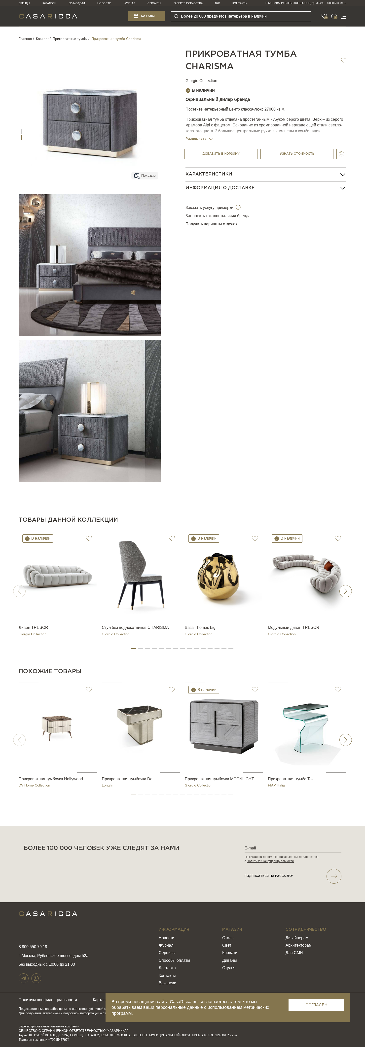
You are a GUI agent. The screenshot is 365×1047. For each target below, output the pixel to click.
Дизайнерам (297, 938)
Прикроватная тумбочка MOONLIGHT (219, 779)
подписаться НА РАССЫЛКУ (269, 876)
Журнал (129, 3)
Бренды (24, 3)
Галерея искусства (188, 3)
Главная (25, 39)
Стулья (228, 968)
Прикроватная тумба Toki (291, 779)
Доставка (167, 968)
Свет (226, 945)
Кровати (229, 953)
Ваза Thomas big (200, 627)
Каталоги (49, 3)
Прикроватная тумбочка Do (127, 779)
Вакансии (167, 983)
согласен (316, 1005)
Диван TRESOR (33, 627)
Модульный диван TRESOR (293, 627)
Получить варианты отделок (211, 224)
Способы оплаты (174, 960)
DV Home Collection (34, 785)
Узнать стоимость (297, 153)
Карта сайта (104, 1000)
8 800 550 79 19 (336, 2)
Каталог (148, 16)
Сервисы (154, 3)
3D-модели (77, 3)
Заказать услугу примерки (209, 207)
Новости (104, 3)
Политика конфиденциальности (48, 1000)
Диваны (229, 960)
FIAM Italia (276, 785)
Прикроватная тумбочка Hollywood (51, 779)
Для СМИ (294, 953)
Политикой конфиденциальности (270, 861)
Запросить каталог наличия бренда (218, 216)
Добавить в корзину (221, 153)
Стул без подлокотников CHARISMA (135, 627)
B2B (217, 3)
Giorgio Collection (201, 81)
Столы (228, 938)
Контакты (239, 3)
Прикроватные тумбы (70, 39)
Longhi (107, 785)
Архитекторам (299, 945)
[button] (133, 648)
